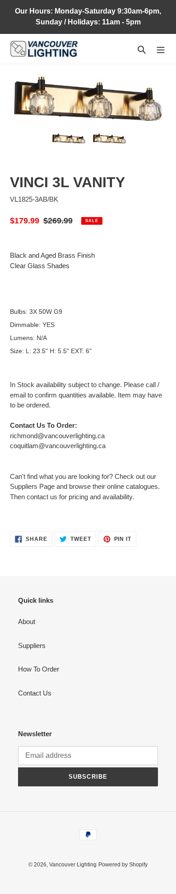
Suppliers (32, 645)
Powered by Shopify (123, 864)
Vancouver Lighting (73, 864)
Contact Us (34, 693)
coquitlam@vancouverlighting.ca (58, 445)
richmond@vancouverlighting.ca (57, 436)
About (26, 621)
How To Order (38, 669)
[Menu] (160, 49)
